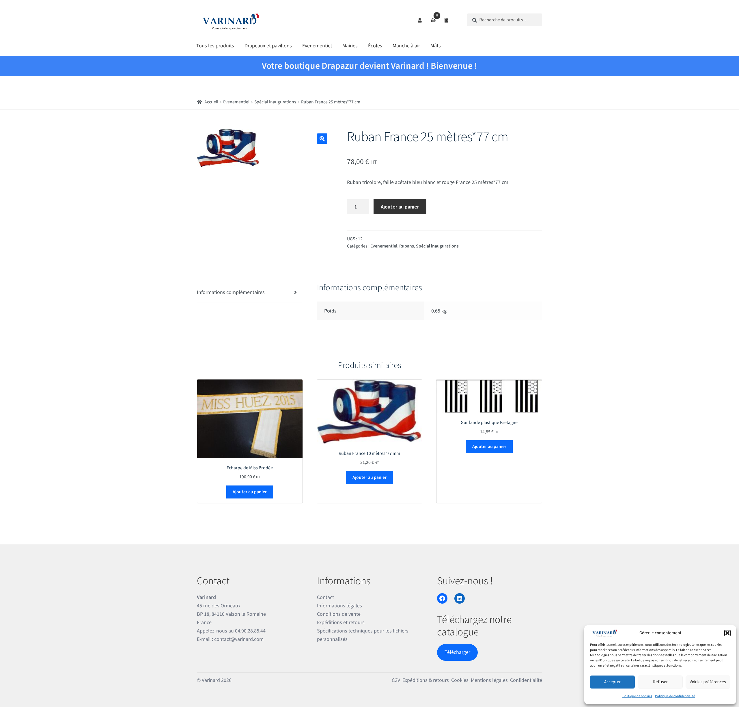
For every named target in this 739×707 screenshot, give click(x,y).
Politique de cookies (637, 696)
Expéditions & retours (425, 680)
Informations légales (339, 605)
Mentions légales (489, 680)
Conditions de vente (339, 614)
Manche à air (406, 45)
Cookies (460, 680)
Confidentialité (526, 680)
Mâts (435, 45)
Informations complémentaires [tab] (231, 292)
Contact (325, 597)
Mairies (350, 45)
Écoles (375, 45)
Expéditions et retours (341, 622)
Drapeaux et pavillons (268, 45)
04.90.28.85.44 (250, 631)
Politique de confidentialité (675, 696)
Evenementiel (317, 45)
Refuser (660, 681)
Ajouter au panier (400, 206)
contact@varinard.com (239, 639)
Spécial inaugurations (275, 102)
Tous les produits (215, 45)
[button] (727, 633)
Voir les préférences (708, 681)
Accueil (211, 102)
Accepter (612, 681)
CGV (396, 680)
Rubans (406, 246)
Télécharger (457, 652)
